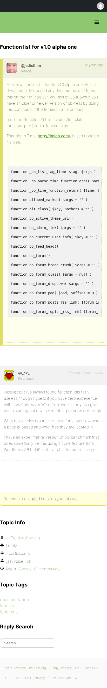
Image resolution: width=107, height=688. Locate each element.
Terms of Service (60, 678)
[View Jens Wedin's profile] (11, 68)
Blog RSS (91, 668)
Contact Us (23, 678)
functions (9, 611)
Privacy (39, 678)
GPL (8, 678)
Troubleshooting (25, 537)
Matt (78, 668)
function (8, 605)
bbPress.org (8, 22)
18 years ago (94, 65)
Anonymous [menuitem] (100, 6)
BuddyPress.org (60, 668)
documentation (14, 599)
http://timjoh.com (53, 135)
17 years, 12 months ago (86, 372)
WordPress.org (15, 668)
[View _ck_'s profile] (9, 375)
